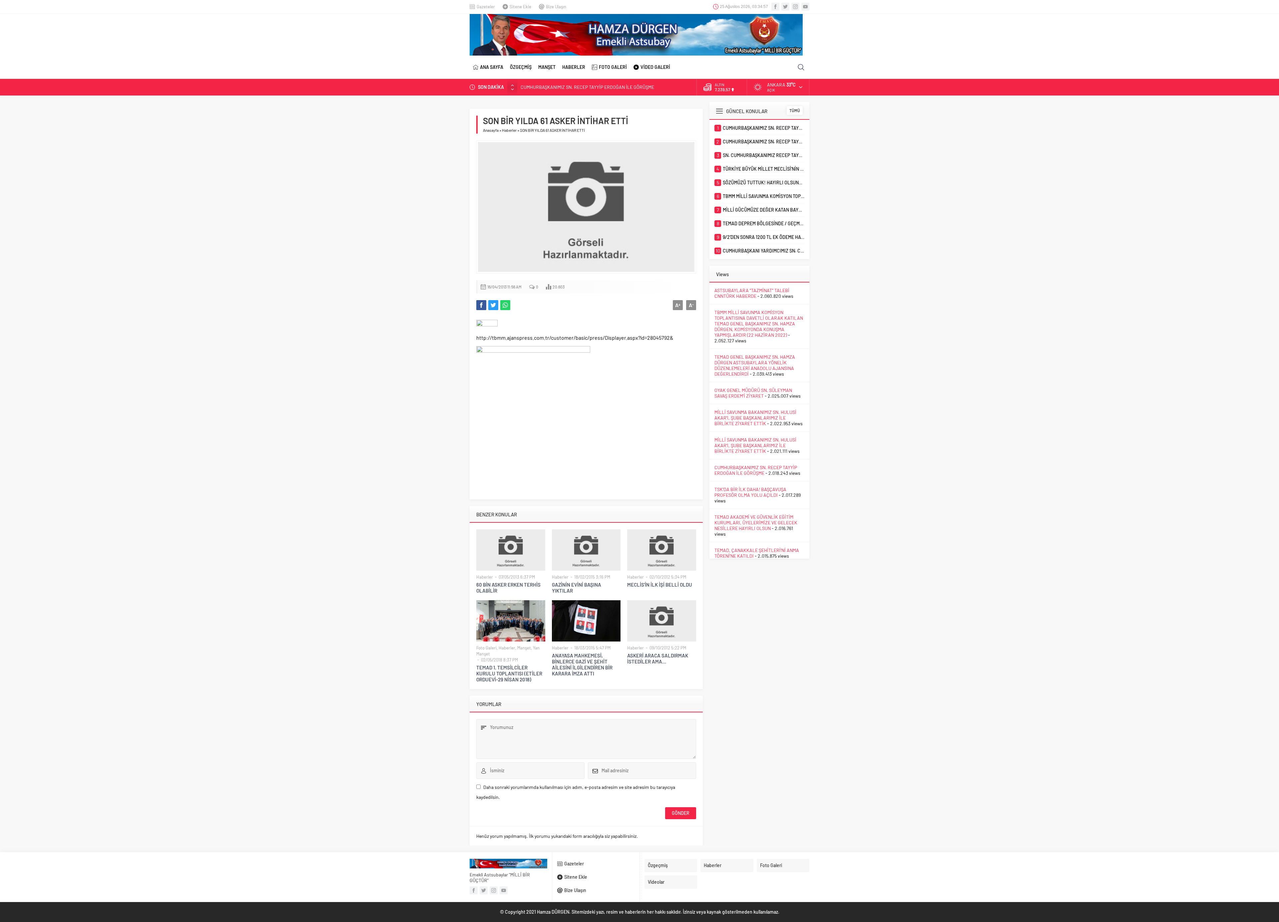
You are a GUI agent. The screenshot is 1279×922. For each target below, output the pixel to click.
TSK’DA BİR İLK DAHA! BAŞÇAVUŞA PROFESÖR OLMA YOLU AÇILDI (750, 492)
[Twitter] (785, 7)
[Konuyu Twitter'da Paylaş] (493, 305)
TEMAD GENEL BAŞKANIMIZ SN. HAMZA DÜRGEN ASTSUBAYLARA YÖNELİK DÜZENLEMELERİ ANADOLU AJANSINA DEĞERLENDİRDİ (754, 365)
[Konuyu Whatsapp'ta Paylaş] (505, 305)
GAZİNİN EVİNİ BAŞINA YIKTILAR (576, 588)
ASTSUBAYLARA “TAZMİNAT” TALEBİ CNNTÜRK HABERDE (751, 293)
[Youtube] (805, 7)
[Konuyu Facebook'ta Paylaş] (481, 305)
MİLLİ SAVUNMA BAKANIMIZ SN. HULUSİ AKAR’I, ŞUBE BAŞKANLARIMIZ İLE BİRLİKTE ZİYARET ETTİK (755, 417)
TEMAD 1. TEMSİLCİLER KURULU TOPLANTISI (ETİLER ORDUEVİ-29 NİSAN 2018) (509, 673)
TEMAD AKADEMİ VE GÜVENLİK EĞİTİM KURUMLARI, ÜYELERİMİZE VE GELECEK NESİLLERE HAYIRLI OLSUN (755, 522)
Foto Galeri (486, 647)
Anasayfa (491, 130)
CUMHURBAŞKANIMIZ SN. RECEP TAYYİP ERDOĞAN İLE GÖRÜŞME (587, 87)
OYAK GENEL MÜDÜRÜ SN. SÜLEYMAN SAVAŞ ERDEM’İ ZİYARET (753, 393)
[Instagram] (795, 7)
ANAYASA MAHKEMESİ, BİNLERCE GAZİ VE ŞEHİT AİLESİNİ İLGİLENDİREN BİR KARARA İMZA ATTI (582, 664)
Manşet (524, 647)
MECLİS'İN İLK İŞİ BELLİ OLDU (659, 585)
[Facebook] (775, 7)
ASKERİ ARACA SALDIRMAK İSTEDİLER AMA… (657, 658)
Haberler (509, 130)
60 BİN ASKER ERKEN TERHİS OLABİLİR (508, 588)
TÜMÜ (794, 110)
